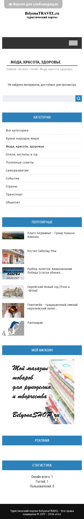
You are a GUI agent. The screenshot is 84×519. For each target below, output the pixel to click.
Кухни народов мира (22, 138)
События (12, 178)
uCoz (58, 514)
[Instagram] (56, 29)
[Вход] (35, 29)
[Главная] (42, 20)
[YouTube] (49, 29)
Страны (11, 186)
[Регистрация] (28, 29)
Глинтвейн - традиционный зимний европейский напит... (52, 306)
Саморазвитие (17, 170)
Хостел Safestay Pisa (41, 251)
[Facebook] (42, 29)
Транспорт (14, 194)
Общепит (13, 202)
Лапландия (35, 323)
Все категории (17, 130)
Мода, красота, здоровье (25, 146)
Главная (11, 69)
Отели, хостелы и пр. (22, 154)
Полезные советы (20, 162)
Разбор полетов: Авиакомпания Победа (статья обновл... (49, 271)
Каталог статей (28, 69)
